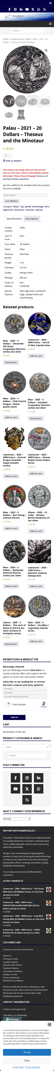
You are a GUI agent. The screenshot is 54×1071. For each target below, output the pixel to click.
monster (29, 209)
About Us (7, 955)
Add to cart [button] (36, 355)
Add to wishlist (14, 160)
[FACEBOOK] (9, 9)
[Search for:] (27, 30)
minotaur (19, 209)
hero (46, 206)
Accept (27, 1052)
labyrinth (8, 209)
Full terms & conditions (13, 980)
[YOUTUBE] (27, 9)
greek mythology (34, 206)
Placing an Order (10, 958)
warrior (39, 209)
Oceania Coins (17, 39)
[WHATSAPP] (38, 9)
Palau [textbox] (26, 747)
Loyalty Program (10, 962)
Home (6, 39)
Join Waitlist (11, 201)
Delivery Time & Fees (12, 965)
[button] (49, 1024)
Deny (27, 1060)
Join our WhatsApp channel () (22, 670)
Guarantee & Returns (12, 971)
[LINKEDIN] (21, 9)
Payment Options (11, 968)
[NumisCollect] (27, 19)
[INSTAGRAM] (15, 9)
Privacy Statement (32, 1067)
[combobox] (27, 746)
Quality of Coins (10, 974)
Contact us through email (14, 1009)
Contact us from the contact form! (18, 949)
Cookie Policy (18, 1067)
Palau (28, 39)
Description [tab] (32, 218)
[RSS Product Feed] (44, 9)
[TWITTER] (33, 9)
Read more (11, 362)
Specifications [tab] (14, 218)
